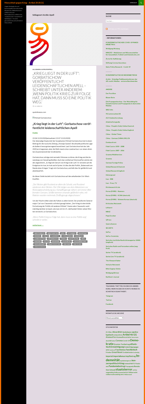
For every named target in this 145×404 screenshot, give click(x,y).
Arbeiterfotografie (113, 122)
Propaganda (129, 366)
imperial (109, 356)
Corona (119, 340)
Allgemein (37, 69)
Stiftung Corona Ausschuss (116, 63)
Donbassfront (111, 142)
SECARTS (109, 228)
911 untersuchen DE (113, 114)
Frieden (108, 352)
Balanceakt (83, 233)
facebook (112, 350)
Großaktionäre (128, 352)
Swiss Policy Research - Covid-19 (118, 67)
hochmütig (136, 352)
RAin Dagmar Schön (113, 269)
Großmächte (53, 238)
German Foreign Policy (114, 163)
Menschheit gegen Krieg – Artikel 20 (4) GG (24, 2)
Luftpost (109, 208)
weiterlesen (38, 225)
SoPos (108, 232)
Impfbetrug (131, 356)
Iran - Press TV (111, 183)
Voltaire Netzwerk (113, 265)
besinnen (37, 236)
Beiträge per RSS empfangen (118, 29)
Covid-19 (126, 341)
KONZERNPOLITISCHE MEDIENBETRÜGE (121, 75)
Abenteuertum (53, 233)
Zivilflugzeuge (39, 247)
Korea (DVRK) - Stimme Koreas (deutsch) (121, 199)
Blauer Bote (110, 97)
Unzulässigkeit (39, 244)
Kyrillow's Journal (112, 277)
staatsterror (124, 369)
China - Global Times (113, 134)
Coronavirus (67, 236)
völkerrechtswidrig (113, 374)
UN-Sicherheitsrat (80, 241)
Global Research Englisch (115, 171)
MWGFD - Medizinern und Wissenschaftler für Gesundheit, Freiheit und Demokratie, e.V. (123, 54)
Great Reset (117, 352)
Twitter (109, 300)
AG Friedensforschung (114, 118)
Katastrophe (73, 238)
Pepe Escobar (111, 216)
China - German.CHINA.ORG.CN (118, 138)
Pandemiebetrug (117, 366)
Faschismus (120, 350)
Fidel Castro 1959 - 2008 (115, 146)
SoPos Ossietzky (112, 236)
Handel (63, 238)
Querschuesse (111, 224)
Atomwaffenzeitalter (123, 337)
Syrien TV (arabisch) (113, 252)
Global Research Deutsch (115, 167)
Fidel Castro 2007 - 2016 (115, 150)
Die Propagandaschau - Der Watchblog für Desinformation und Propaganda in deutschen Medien (123, 104)
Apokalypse (127, 332)
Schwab (112, 370)
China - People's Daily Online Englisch (120, 130)
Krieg (83, 238)
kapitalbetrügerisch (125, 360)
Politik (35, 133)
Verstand (67, 244)
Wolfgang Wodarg (113, 48)
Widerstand (128, 374)
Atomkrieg (72, 233)
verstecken (77, 244)
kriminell (127, 363)
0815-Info (109, 110)
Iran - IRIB (109, 179)
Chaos (46, 236)
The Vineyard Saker (113, 261)
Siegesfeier (55, 241)
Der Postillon (111, 93)
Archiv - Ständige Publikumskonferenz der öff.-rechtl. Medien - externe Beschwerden (121, 80)
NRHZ (108, 212)
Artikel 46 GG (130, 334)
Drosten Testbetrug (122, 344)
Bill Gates (112, 341)
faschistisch (131, 349)
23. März (109, 332)
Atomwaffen (111, 337)
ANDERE (109, 89)
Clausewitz (55, 236)
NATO (132, 363)
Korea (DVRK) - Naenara (115, 191)
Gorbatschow (39, 238)
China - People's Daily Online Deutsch (120, 126)
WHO (122, 374)
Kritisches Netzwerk (113, 203)
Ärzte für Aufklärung (113, 59)
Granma (109, 159)
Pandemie (37, 241)
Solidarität (67, 241)
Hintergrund (110, 175)
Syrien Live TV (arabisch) (115, 256)
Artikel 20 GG (117, 335)
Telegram (109, 296)
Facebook (109, 304)
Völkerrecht (132, 372)
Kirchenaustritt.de (113, 187)
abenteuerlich (39, 233)
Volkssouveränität (121, 372)
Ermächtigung (117, 347)
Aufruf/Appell (47, 69)
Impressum (133, 2)
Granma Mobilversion (114, 155)
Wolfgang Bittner (112, 273)
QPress (108, 220)
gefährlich (79, 236)
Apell (63, 233)
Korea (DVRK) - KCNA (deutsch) (118, 195)
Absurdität (117, 332)
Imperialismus (119, 356)
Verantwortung (54, 244)
